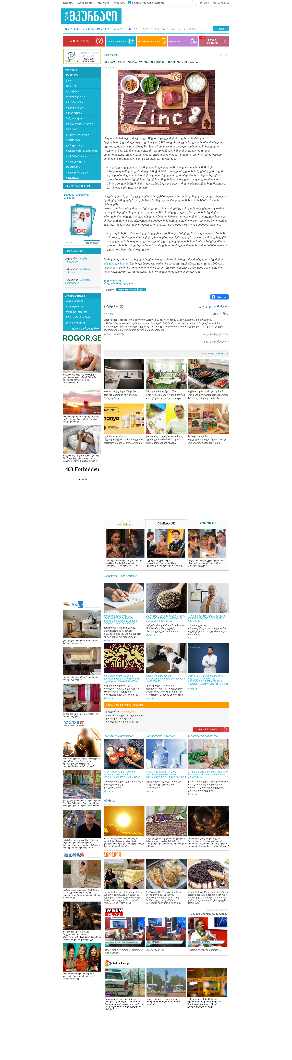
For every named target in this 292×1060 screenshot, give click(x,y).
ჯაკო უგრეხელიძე (76, 322)
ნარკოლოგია (74, 118)
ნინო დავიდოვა (74, 300)
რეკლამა (103, 3)
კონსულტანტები (75, 296)
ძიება (221, 29)
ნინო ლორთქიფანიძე (78, 317)
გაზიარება (222, 297)
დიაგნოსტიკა (74, 177)
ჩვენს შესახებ (86, 3)
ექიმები (90, 29)
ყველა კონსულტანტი (85, 328)
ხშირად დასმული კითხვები (148, 3)
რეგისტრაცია (221, 3)
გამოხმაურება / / (217, 334)
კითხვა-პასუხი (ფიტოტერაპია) (124, 705)
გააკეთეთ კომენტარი (214, 306)
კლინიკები (74, 29)
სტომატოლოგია (75, 96)
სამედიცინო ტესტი (77, 172)
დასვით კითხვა (207, 729)
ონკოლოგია (73, 140)
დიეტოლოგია (74, 112)
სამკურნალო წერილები (118, 736)
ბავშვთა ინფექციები (77, 260)
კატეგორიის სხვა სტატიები (120, 576)
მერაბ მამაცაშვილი (76, 311)
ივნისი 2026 (92, 243)
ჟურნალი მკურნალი (112, 29)
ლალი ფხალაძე (74, 306)
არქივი (69, 243)
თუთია (141, 289)
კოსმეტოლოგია (75, 145)
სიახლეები (72, 75)
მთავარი (68, 3)
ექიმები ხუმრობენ (76, 156)
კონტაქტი (119, 3)
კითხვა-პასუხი (74, 251)
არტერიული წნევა (126, 289)
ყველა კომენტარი (216, 341)
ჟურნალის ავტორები (78, 186)
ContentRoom (215, 353)
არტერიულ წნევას (116, 264)
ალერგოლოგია (75, 107)
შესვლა (204, 3)
